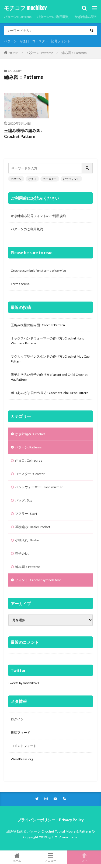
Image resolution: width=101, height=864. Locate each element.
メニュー (50, 860)
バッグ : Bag (23, 500)
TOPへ (84, 860)
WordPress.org (22, 759)
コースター (40, 41)
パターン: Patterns (18, 17)
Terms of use (20, 284)
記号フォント (60, 41)
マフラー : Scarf (26, 514)
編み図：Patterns (74, 53)
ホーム (17, 860)
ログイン (17, 719)
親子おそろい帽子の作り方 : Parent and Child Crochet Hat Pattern (49, 377)
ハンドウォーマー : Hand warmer (39, 487)
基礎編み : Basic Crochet (32, 527)
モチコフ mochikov (25, 8)
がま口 (24, 41)
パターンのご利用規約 (53, 17)
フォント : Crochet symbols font (38, 580)
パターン (10, 41)
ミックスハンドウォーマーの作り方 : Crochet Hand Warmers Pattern (48, 340)
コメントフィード (24, 746)
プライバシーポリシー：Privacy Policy (50, 819)
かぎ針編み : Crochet (30, 434)
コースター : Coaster (30, 474)
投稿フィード (20, 732)
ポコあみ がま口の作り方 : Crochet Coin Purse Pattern (49, 393)
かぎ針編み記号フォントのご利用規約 (38, 216)
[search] (91, 30)
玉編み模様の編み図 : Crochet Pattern (23, 133)
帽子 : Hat (22, 553)
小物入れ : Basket (27, 540)
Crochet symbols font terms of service (38, 270)
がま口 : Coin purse (28, 460)
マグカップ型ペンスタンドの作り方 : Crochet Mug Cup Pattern (50, 358)
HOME (14, 53)
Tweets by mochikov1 (23, 683)
